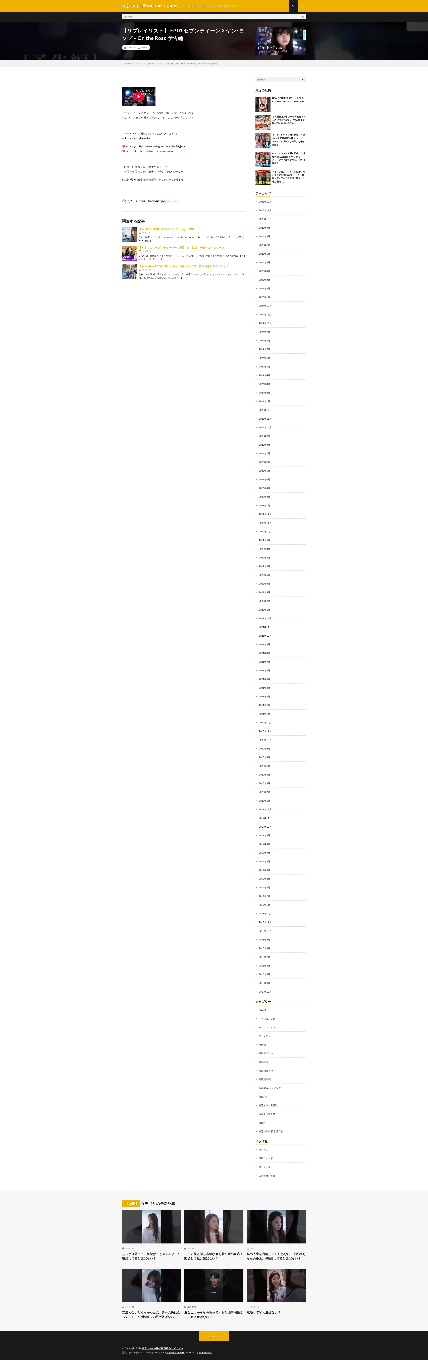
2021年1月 (264, 713)
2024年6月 (264, 357)
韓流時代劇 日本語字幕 (271, 1131)
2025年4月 (264, 271)
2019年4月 (264, 878)
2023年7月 (264, 453)
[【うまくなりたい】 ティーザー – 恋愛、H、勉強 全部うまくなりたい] (129, 253)
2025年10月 (265, 219)
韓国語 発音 (265, 1079)
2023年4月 (264, 479)
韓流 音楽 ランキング (270, 1088)
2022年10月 (265, 531)
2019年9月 (264, 835)
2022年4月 (264, 583)
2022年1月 (264, 609)
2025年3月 (264, 279)
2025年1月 (264, 297)
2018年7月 (264, 956)
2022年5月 (264, 574)
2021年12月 (265, 618)
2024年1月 (264, 401)
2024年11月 (265, 314)
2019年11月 (265, 818)
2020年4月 (264, 774)
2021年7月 (264, 661)
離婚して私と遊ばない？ (264, 1312)
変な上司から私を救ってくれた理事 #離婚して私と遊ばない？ (213, 1314)
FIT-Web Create (176, 1352)
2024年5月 (264, 366)
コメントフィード (268, 1166)
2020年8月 (264, 757)
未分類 (262, 1044)
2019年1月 (264, 904)
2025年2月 (264, 288)
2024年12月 (265, 305)
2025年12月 (265, 201)
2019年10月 (265, 826)
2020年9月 (264, 748)
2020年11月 (265, 731)
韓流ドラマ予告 (267, 1114)
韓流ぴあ (263, 1096)
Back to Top (214, 1336)
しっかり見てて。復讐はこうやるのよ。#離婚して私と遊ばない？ (151, 1256)
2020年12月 (265, 722)
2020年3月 (264, 783)
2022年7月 (264, 557)
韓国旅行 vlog (266, 1070)
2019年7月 (264, 852)
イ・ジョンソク (267, 1018)
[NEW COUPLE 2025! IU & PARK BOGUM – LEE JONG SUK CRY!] (263, 104)
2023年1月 (264, 505)
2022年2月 (264, 601)
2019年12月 (265, 809)
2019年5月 (264, 870)
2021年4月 (264, 687)
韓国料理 (263, 1061)
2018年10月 (265, 930)
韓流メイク (265, 1122)
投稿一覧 (171, 201)
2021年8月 (264, 653)
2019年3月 (264, 887)
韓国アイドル (266, 1053)
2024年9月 (264, 331)
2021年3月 (264, 696)
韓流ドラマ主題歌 (268, 1105)
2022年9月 (264, 540)
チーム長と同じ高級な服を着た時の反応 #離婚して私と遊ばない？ (213, 1256)
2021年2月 (264, 705)
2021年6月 (264, 670)
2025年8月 (264, 236)
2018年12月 (265, 913)
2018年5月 (264, 974)
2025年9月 (264, 227)
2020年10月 (265, 739)
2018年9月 (264, 939)
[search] (303, 16)
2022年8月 (264, 548)
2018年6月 (264, 965)
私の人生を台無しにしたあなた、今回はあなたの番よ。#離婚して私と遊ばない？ (276, 1256)
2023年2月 (264, 496)
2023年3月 (264, 488)
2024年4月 (264, 375)
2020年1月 (264, 800)
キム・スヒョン (267, 1027)
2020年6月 (264, 765)
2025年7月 (264, 245)
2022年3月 (264, 592)
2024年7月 (264, 349)
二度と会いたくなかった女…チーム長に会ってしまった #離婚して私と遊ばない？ (151, 1314)
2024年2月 (264, 392)
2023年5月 (264, 470)
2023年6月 (264, 462)
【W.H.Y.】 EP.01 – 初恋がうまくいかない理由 (166, 229)
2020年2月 (264, 792)
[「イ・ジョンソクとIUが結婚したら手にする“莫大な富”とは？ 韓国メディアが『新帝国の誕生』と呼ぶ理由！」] (263, 177)
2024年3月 (264, 383)
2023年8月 (264, 444)
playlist (144, 48)
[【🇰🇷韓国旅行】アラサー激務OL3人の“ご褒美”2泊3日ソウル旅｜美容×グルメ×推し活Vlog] (263, 122)
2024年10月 (265, 323)
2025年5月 (264, 262)
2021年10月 (265, 635)
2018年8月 (264, 948)
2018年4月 (264, 983)
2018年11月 (265, 922)
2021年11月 (265, 627)
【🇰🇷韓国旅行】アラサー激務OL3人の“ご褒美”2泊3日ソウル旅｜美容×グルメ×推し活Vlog (288, 119)
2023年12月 (265, 410)
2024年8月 (264, 340)
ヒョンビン (265, 1035)
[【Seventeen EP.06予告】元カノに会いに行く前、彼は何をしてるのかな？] (129, 271)
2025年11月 (265, 210)
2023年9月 (264, 436)
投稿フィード (266, 1158)
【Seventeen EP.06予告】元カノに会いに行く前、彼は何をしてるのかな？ (184, 266)
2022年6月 (264, 566)
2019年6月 (264, 861)
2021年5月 (264, 679)
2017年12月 (265, 991)
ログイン (263, 1149)
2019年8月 (264, 844)
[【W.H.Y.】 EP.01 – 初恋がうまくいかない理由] (129, 234)
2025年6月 (264, 253)
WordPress (205, 1352)
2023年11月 (265, 418)
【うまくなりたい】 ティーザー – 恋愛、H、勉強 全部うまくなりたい (181, 247)
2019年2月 (264, 896)
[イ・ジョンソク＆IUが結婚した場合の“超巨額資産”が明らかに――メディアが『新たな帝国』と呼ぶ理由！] (263, 140)
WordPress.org (267, 1175)
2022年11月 (265, 522)
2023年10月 (265, 427)
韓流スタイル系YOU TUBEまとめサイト (162, 1348)
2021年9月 (264, 644)
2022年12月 (265, 514)
